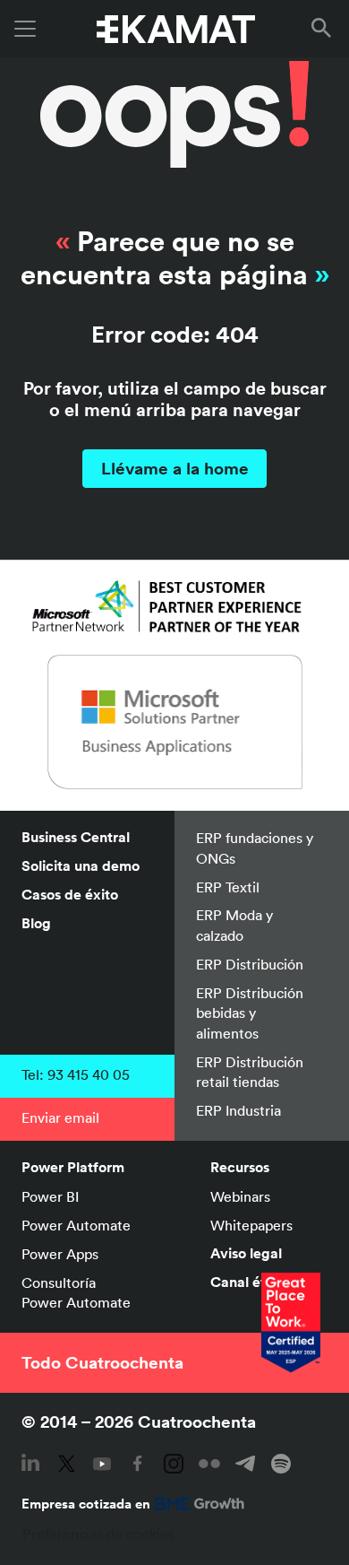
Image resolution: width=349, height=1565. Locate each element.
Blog (36, 923)
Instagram (173, 1463)
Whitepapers (251, 1225)
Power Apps (59, 1254)
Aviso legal (246, 1253)
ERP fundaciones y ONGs (254, 847)
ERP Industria (238, 1110)
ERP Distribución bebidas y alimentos (249, 1013)
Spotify (281, 1463)
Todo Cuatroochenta (102, 1362)
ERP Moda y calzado (234, 924)
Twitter (66, 1463)
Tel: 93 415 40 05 (75, 1074)
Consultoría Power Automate (76, 1292)
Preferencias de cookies (98, 1534)
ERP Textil (228, 887)
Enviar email (60, 1117)
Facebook (137, 1463)
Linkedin (30, 1463)
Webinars (240, 1196)
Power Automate (76, 1225)
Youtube (102, 1463)
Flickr (209, 1463)
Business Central (75, 837)
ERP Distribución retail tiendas (249, 1072)
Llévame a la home (175, 468)
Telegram (245, 1463)
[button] (325, 28)
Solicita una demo (80, 865)
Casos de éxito (69, 894)
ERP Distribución (249, 964)
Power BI (50, 1196)
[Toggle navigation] (25, 29)
